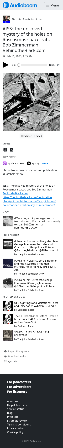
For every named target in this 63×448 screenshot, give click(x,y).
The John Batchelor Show (27, 19)
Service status (15, 409)
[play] (6, 65)
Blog (10, 413)
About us (12, 401)
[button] (52, 5)
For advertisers (19, 387)
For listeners (17, 391)
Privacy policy (15, 428)
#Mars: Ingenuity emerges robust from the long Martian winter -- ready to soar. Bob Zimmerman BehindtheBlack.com (37, 222)
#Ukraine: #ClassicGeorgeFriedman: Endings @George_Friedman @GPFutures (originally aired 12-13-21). (36, 265)
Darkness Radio (25, 309)
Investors (13, 417)
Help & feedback (17, 405)
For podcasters (19, 382)
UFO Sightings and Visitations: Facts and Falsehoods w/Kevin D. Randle (36, 304)
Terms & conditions (19, 424)
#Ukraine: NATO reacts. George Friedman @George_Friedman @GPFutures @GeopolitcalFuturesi (35, 283)
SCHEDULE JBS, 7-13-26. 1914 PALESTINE (31, 334)
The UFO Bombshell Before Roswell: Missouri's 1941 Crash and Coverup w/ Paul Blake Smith (36, 319)
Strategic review (17, 420)
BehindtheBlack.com (15, 193)
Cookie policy (15, 432)
